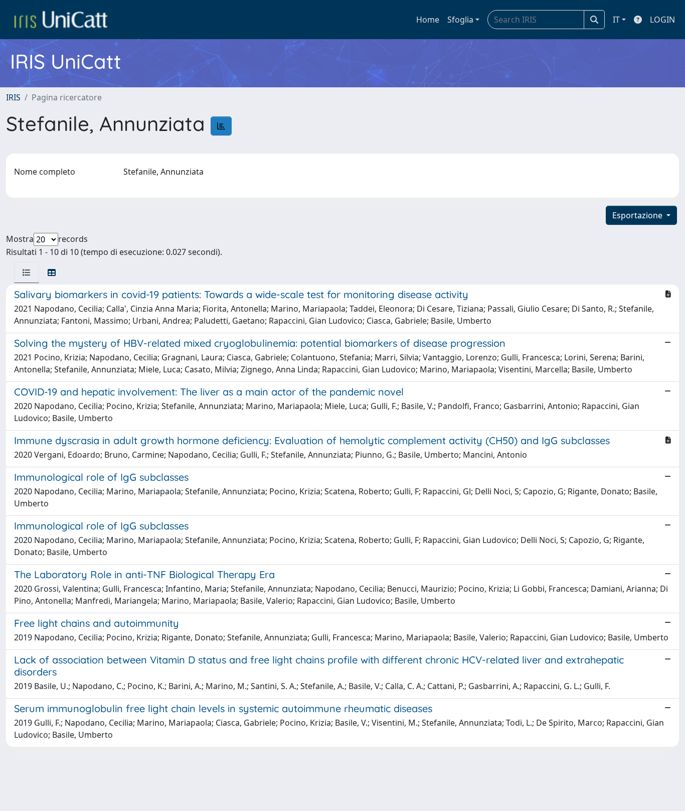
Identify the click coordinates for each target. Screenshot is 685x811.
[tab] (26, 272)
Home (427, 19)
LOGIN (662, 19)
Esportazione (638, 215)
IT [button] (616, 19)
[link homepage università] (60, 20)
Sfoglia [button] (460, 19)
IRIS (13, 97)
